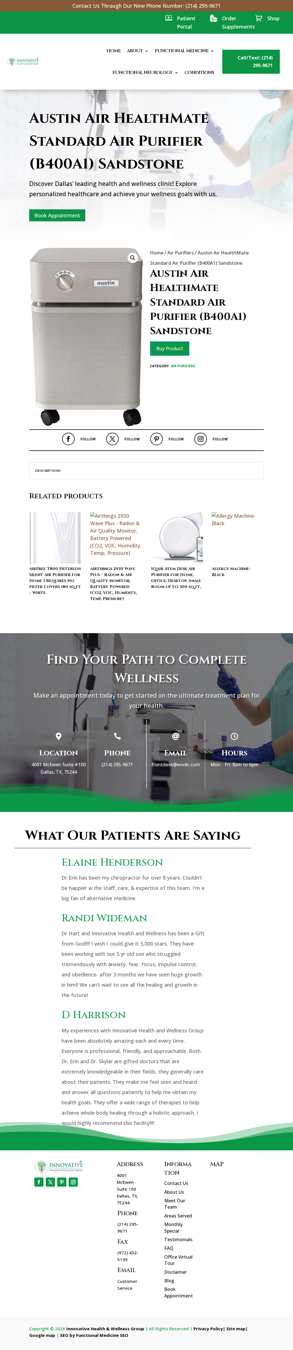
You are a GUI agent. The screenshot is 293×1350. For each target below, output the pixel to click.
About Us (174, 1192)
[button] (133, 258)
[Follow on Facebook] (68, 439)
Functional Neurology (142, 72)
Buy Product (169, 348)
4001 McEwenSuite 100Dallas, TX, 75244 (127, 1188)
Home (113, 51)
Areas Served (178, 1216)
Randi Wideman (104, 918)
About (135, 51)
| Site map (234, 1328)
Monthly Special (173, 1227)
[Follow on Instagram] (200, 439)
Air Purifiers (180, 252)
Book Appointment (57, 215)
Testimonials (178, 1239)
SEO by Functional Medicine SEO (94, 1335)
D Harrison (94, 1015)
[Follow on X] (112, 439)
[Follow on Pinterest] (156, 439)
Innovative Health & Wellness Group (105, 1328)
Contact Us (176, 1183)
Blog (169, 1280)
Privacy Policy (208, 1328)
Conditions (199, 72)
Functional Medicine (181, 51)
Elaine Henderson (112, 862)
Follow (88, 439)
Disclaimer (175, 1272)
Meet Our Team (174, 1203)
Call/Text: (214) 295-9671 (255, 62)
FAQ (168, 1248)
